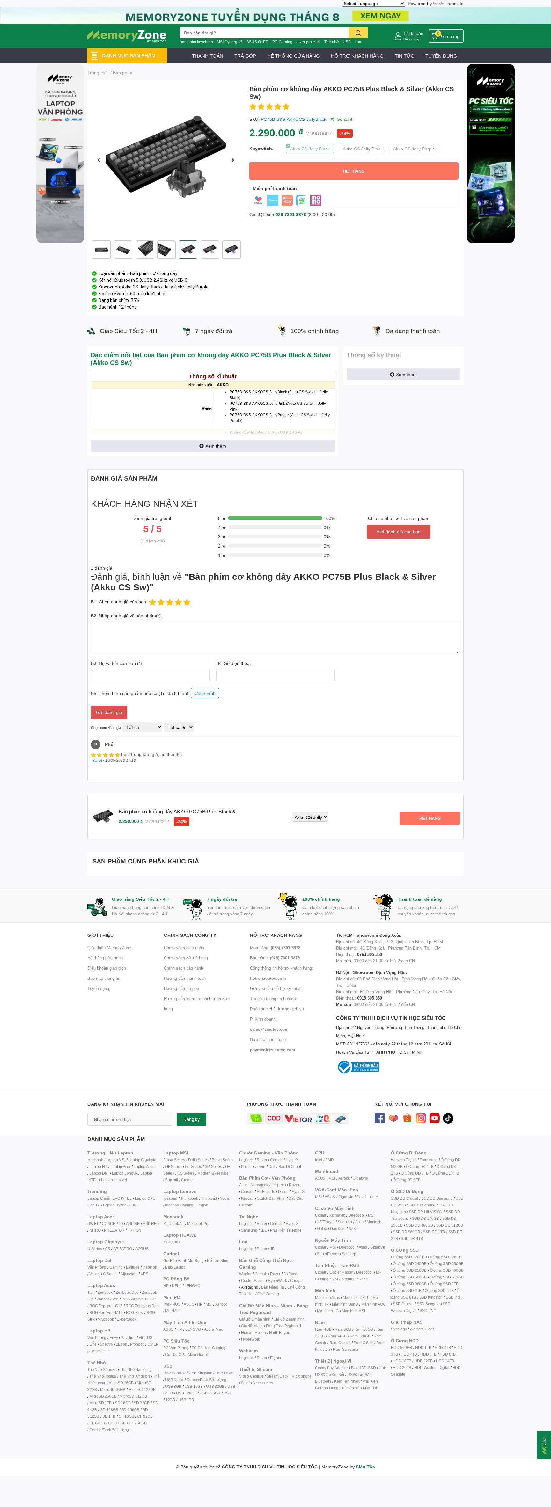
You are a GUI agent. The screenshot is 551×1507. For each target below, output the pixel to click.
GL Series (193, 1166)
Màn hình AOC (373, 1304)
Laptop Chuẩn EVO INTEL (109, 1198)
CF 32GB (145, 1416)
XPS (144, 1273)
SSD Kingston (431, 1297)
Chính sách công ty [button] (190, 935)
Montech (374, 1221)
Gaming (116, 1267)
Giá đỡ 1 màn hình (254, 1319)
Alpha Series (174, 1159)
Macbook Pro (198, 1223)
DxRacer (290, 1273)
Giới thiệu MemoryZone (109, 947)
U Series (94, 1248)
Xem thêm (215, 445)
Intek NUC (171, 1304)
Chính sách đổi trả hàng (186, 957)
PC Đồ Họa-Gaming (208, 1347)
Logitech (246, 1159)
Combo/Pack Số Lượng (109, 1429)
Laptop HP (98, 1166)
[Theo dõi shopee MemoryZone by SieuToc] (407, 1117)
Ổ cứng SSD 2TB (407, 1290)
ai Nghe (295, 1230)
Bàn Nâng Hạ (272, 1287)
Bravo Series (222, 1159)
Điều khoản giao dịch (106, 968)
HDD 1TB (423, 1347)
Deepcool (356, 1215)
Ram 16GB (363, 1329)
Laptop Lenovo (124, 1173)
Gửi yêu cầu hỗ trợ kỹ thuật (276, 988)
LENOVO (192, 1285)
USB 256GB (210, 1393)
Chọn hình (205, 693)
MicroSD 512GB (133, 1396)
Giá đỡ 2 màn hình (289, 1319)
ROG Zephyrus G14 (138, 1299)
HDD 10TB (402, 1360)
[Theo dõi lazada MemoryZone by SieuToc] (393, 1117)
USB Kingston (200, 1373)
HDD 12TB (423, 1360)
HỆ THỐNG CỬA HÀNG (293, 56)
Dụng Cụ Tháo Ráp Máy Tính (353, 1388)
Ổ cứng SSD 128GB (445, 1257)
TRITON (134, 1230)
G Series (110, 1273)
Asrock (221, 1304)
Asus (359, 1221)
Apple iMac (213, 1329)
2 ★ (222, 546)
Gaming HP (99, 1351)
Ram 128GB (360, 1336)
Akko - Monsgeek (253, 1185)
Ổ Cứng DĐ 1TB (419, 1166)
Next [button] (233, 160)
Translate (454, 3)
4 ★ (222, 527)
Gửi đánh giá (109, 712)
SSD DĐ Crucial (404, 1198)
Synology (399, 1329)
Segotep (345, 1221)
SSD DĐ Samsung (436, 1198)
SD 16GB (123, 1403)
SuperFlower (328, 1253)
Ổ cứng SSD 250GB (447, 1263)
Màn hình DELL (356, 1297)
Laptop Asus (144, 1166)
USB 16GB (194, 1386)
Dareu (283, 1191)
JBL (264, 1230)
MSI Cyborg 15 (230, 42)
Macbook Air (173, 1223)
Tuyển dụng (98, 988)
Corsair (276, 1159)
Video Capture (251, 1376)
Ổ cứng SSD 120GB (408, 1257)
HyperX (292, 1159)
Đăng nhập (411, 39)
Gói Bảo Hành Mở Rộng (183, 1260)
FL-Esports (266, 1191)
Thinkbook (189, 1198)
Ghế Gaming (268, 1294)
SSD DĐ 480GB (419, 1225)
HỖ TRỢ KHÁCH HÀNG (357, 56)
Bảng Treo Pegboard (283, 1325)
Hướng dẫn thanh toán (185, 978)
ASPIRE (133, 1223)
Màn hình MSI (353, 1310)
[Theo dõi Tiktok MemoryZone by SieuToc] (448, 1117)
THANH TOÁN (207, 56)
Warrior (245, 1273)
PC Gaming (282, 42)
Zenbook (105, 1292)
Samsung (249, 1230)
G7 (115, 1248)
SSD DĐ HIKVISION (426, 1211)
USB (347, 42)
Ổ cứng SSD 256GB (410, 1270)
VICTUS (145, 1337)
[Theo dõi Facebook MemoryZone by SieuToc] (379, 1117)
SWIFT (93, 1223)
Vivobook (106, 1319)
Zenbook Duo (127, 1292)
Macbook (95, 1159)
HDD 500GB (401, 1347)
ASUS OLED (257, 42)
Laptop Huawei (114, 1179)
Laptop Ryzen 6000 (119, 1205)
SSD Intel (453, 1297)
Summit (171, 1179)
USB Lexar (224, 1373)
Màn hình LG (328, 1310)
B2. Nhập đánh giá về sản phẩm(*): (126, 615)
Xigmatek (337, 1215)
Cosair (320, 1215)
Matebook (171, 1242)
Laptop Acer (120, 1166)
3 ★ (222, 536)
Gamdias (337, 1228)
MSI (209, 1304)
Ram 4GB (323, 1329)
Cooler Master (253, 1280)
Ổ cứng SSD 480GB (447, 1270)
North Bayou (279, 1332)
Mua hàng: (275, 947)
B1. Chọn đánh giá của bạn (118, 601)
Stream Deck (277, 1376)
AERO (126, 1248)
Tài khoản (413, 33)
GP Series (213, 1166)
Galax (322, 1228)
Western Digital (403, 1159)
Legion (202, 1205)
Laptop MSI (115, 1159)
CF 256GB (137, 1423)
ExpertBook (126, 1319)
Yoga (224, 1198)
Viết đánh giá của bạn (399, 531)
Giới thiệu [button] (100, 935)
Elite (93, 1344)
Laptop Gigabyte (142, 1159)
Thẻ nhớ (331, 42)
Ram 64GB (337, 1336)
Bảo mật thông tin (103, 978)
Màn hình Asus (327, 1297)
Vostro (94, 1273)
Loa (358, 42)
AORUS (142, 1248)
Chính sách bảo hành (183, 968)
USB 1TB (186, 1399)
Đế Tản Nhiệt (218, 1260)
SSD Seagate (428, 1303)
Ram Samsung (345, 1349)
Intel (318, 1159)
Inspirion (150, 1267)
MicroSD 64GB (112, 1389)
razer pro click (308, 42)
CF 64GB (97, 1423)
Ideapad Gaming (179, 1205)
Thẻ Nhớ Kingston (134, 1376)
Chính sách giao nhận (184, 947)
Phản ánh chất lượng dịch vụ (277, 1008)
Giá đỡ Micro (252, 1325)
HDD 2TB (443, 1347)
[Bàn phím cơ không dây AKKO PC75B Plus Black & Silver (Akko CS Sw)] (166, 160)
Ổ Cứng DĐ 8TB (406, 1179)
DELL (176, 1285)
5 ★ (222, 518)
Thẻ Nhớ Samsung (136, 1369)
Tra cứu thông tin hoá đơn (274, 998)
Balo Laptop (175, 1267)
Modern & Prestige (213, 1173)
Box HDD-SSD (363, 1367)
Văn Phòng (96, 1267)
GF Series (173, 1166)
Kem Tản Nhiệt (346, 1381)
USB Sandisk (174, 1373)
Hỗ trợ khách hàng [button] (276, 935)
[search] (358, 32)
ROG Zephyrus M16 (106, 1312)
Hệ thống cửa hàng (105, 957)
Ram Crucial (339, 1342)
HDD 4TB (409, 1354)
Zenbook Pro (107, 1299)
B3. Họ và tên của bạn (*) (116, 663)
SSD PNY (428, 1310)
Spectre (106, 1344)
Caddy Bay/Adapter (331, 1367)
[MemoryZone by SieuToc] (126, 36)
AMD (329, 1159)
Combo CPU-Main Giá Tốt (187, 1354)
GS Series (185, 1173)
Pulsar (246, 1166)
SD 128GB (109, 1409)
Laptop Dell (99, 1173)
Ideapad (170, 1198)
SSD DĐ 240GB (425, 1218)
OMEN (152, 1344)
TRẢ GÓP (245, 56)
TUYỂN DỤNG (441, 56)
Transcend (428, 1159)
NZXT (353, 1228)
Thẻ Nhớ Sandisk (102, 1369)
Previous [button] (99, 160)
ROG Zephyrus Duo (142, 1305)
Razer (262, 1159)
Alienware (129, 1273)
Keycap (247, 1198)
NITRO (95, 1230)
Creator (187, 1179)
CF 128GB (117, 1423)
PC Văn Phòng (175, 1347)
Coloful (362, 1196)
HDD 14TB (445, 1360)
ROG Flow (134, 1312)
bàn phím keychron (196, 42)
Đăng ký (191, 1119)
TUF (90, 1292)
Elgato (275, 1357)
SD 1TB (108, 1416)
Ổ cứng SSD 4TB (439, 1290)
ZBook (121, 1344)
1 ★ (222, 555)
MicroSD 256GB (102, 1396)
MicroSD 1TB (100, 1403)
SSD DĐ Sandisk (421, 1205)
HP (166, 1285)
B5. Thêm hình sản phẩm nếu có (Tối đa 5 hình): (153, 693)
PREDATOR (114, 1230)
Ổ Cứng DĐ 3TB (414, 1173)
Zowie (260, 1166)
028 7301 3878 (291, 214)
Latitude (132, 1267)
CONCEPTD (112, 1223)
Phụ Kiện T (279, 1230)
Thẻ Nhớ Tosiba (102, 1376)
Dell (271, 1166)
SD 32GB (142, 1403)
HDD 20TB (402, 1367)
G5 (107, 1248)
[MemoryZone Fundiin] (275, 15)
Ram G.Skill (363, 1342)
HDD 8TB (448, 1354)
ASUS (189, 1304)
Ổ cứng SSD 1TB (444, 1283)
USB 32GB (215, 1386)
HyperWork (277, 1280)
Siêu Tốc (365, 1466)
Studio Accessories (257, 1382)
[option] (166, 160)
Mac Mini (172, 1310)
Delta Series (198, 1159)
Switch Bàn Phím (271, 1198)
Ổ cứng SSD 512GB (447, 1277)
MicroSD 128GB (142, 1389)
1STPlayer (325, 1221)
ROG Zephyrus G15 (105, 1305)
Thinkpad (209, 1198)
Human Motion (253, 1332)
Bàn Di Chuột (289, 1166)
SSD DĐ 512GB (449, 1225)
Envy (113, 1337)
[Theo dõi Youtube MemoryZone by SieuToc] (434, 1117)
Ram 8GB (343, 1329)
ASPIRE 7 (151, 1223)
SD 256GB (130, 1409)
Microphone (301, 1376)
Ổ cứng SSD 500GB (410, 1277)
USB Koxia (174, 1379)
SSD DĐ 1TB (434, 1231)
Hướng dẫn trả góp (181, 988)
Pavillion (128, 1337)
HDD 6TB (428, 1354)
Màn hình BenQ (345, 1304)
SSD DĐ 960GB (406, 1231)
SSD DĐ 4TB (412, 1238)
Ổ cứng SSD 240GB (410, 1263)
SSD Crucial (403, 1303)
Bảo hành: (275, 957)
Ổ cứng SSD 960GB (410, 1283)
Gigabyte (360, 1178)
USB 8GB (173, 1386)
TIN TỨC (404, 56)
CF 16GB (126, 1416)
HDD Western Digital (431, 1367)
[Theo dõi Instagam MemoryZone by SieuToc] (420, 1117)
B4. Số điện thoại (233, 663)
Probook (137, 1344)
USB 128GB (186, 1393)
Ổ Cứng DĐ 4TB (445, 1173)
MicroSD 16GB (121, 1382)
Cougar (296, 1280)
